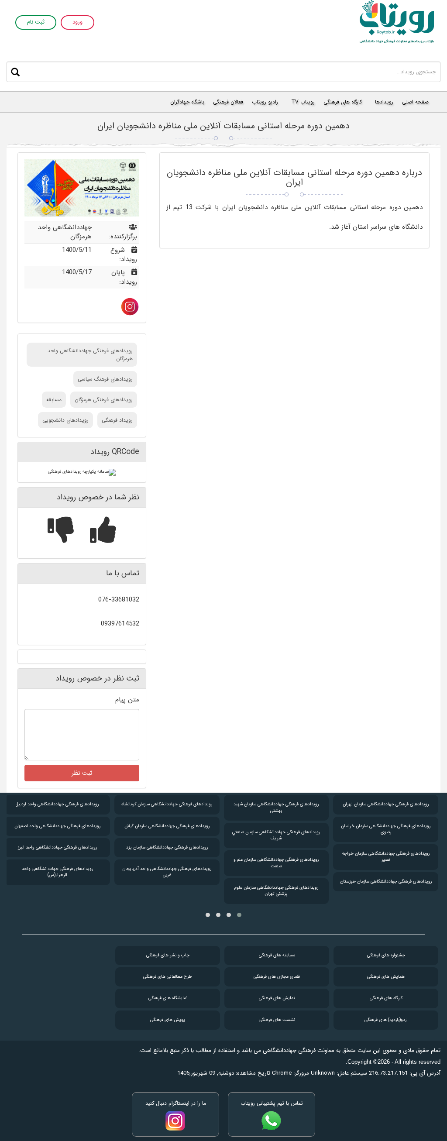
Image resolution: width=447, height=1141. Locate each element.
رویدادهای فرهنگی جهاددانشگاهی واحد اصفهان (167, 826)
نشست (277, 1020)
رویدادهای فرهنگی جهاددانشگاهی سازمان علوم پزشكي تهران (386, 890)
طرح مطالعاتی (167, 976)
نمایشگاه (167, 998)
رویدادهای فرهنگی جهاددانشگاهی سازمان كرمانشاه (276, 804)
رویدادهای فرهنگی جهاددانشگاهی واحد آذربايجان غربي (276, 872)
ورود (77, 22)
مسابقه (54, 399)
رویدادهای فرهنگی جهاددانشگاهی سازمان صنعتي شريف (386, 835)
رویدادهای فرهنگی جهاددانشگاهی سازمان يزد (276, 847)
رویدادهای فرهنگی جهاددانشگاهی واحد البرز (166, 847)
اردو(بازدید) (386, 1020)
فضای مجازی (277, 976)
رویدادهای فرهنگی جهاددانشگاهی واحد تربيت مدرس (57, 872)
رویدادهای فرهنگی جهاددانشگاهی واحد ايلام (57, 826)
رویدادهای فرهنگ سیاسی (105, 379)
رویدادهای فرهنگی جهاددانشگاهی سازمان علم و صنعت (385, 862)
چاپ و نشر (167, 955)
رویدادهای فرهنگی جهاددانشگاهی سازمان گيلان (276, 826)
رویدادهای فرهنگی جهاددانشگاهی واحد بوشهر (57, 847)
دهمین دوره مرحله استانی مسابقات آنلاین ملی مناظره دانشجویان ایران (223, 126)
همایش (386, 976)
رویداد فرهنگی (117, 420)
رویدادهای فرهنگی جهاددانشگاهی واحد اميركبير (57, 804)
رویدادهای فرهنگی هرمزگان (104, 399)
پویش (167, 1020)
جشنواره (386, 955)
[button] (239, 915)
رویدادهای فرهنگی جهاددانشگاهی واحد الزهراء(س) (167, 872)
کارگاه (386, 998)
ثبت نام (36, 22)
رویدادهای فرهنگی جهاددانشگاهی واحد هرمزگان (90, 354)
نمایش (277, 998)
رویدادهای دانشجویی (65, 420)
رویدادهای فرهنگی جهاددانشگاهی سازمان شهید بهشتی (385, 807)
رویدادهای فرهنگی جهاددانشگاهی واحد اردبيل (166, 804)
